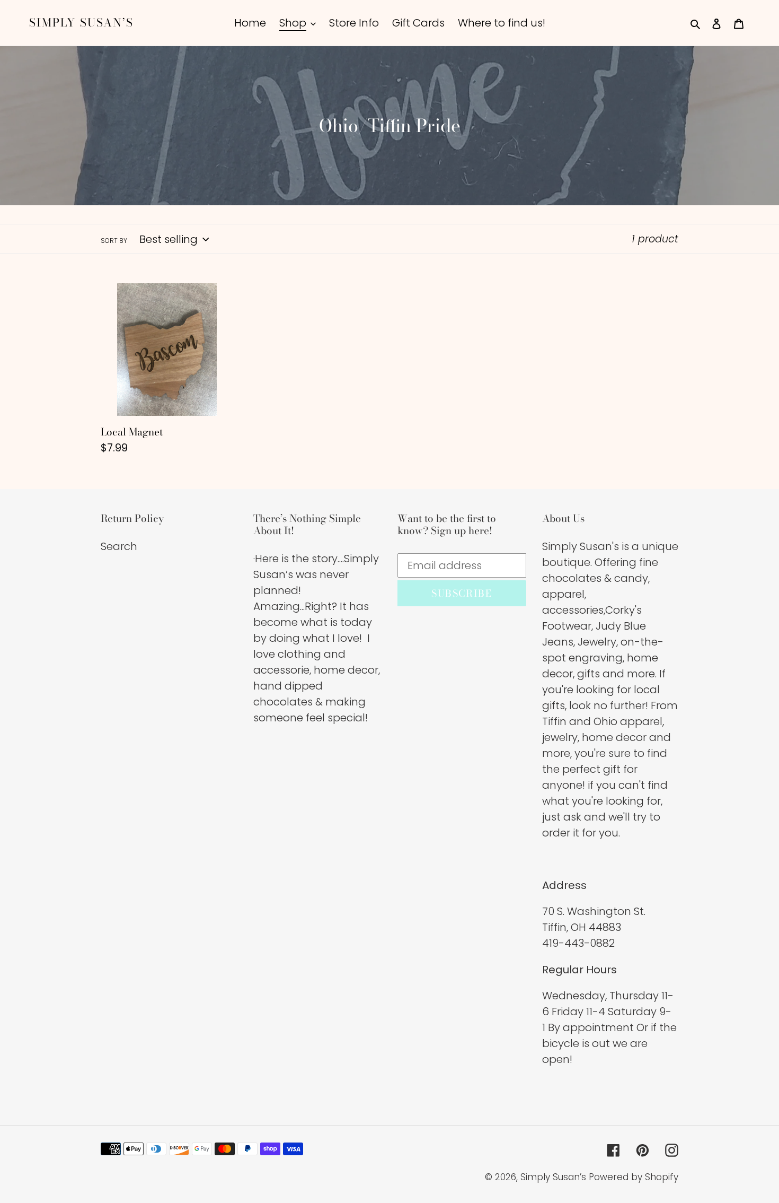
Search (119, 546)
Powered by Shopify (633, 1177)
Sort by (114, 240)
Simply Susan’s (81, 22)
